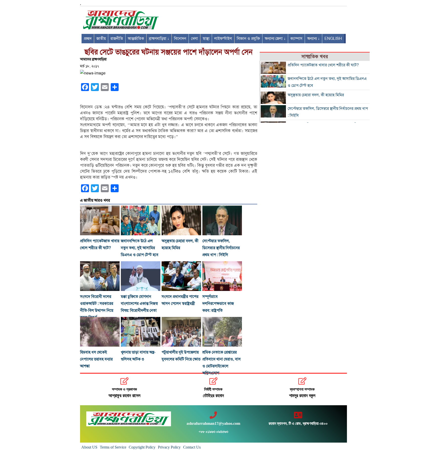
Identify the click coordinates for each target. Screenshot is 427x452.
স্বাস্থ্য (206, 38)
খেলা (194, 38)
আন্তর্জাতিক (136, 38)
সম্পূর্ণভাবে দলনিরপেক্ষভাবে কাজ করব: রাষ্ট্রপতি (218, 303)
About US (89, 447)
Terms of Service (113, 447)
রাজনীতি (116, 38)
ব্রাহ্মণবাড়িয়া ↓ (159, 38)
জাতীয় (101, 38)
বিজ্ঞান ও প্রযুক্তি (248, 38)
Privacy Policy (169, 447)
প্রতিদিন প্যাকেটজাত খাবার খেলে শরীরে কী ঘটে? (323, 65)
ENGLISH (333, 38)
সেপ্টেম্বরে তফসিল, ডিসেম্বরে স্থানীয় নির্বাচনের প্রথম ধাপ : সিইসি (221, 247)
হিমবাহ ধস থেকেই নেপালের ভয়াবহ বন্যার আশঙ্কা (96, 359)
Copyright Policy (142, 447)
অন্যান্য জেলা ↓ (275, 38)
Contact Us (192, 447)
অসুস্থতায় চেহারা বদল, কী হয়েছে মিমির (316, 95)
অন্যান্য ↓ (313, 38)
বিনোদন (180, 38)
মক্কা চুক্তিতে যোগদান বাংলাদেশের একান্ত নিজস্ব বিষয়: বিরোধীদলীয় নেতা (139, 303)
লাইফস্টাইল (223, 38)
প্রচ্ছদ (88, 38)
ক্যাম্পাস (296, 38)
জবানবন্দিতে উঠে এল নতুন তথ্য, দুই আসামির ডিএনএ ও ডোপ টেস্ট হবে (139, 247)
